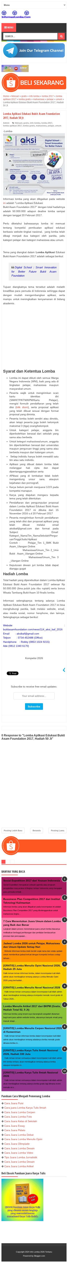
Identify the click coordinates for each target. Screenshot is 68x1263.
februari (18, 123)
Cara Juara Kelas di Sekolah (20, 1121)
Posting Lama (57, 830)
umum (58, 126)
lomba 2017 (46, 123)
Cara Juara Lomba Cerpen (19, 1112)
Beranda (37, 830)
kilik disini (22, 407)
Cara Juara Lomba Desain (19, 1148)
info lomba (35, 123)
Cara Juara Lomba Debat (19, 1134)
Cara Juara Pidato (14, 1130)
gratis (26, 123)
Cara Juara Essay (14, 1125)
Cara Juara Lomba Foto (18, 1116)
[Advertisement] (34, 339)
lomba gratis (29, 126)
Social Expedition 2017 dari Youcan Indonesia (31, 880)
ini (4, 202)
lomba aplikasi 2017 (12, 126)
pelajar (51, 126)
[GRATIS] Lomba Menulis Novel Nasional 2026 (31, 987)
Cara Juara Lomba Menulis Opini (23, 1139)
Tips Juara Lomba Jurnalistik (20, 1157)
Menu (10, 27)
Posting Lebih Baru (13, 830)
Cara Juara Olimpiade (17, 1143)
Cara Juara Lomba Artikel (19, 1166)
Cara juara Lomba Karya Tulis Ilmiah (25, 1107)
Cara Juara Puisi (13, 1103)
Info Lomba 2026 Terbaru (41, 1252)
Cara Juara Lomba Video (18, 1152)
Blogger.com (39, 1256)
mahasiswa (41, 126)
